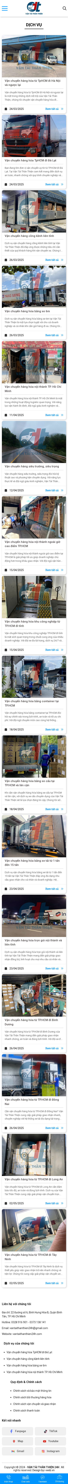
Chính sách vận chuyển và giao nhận (34, 1403)
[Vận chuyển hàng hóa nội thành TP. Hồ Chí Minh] (34, 362)
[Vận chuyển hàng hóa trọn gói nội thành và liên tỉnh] (34, 916)
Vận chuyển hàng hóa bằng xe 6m (27, 311)
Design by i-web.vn (43, 1470)
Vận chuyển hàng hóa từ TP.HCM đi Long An (34, 1179)
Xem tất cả (52, 108)
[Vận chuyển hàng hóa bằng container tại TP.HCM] (34, 677)
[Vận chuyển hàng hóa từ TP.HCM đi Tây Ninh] (34, 1230)
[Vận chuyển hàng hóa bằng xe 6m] (34, 287)
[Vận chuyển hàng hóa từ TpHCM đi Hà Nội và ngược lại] (34, 56)
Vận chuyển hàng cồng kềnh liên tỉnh (29, 236)
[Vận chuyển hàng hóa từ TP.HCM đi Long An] (34, 1155)
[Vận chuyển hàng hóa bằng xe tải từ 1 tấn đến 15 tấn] (34, 836)
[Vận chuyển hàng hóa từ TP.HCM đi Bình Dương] (34, 995)
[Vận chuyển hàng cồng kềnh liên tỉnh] (34, 211)
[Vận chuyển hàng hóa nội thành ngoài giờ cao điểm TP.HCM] (34, 517)
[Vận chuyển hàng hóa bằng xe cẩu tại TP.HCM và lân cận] (34, 756)
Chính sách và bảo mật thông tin (32, 1390)
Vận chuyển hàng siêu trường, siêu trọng (32, 466)
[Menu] (5, 8)
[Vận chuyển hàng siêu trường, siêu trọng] (34, 442)
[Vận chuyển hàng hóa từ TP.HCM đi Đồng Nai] (34, 1075)
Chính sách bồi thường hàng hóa (32, 1397)
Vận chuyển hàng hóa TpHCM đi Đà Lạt (30, 160)
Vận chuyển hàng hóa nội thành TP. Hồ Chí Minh (35, 1372)
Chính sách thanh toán (26, 1410)
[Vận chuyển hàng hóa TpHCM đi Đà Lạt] (34, 136)
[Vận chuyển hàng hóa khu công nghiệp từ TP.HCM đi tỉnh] (34, 597)
